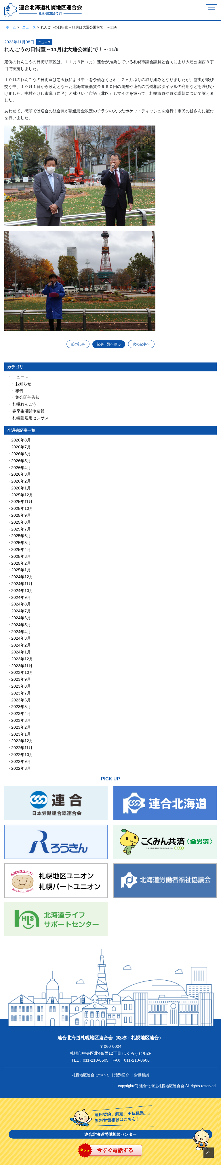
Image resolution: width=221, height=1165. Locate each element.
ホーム (11, 27)
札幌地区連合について (90, 1075)
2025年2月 (21, 563)
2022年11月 (22, 747)
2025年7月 (21, 529)
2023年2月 (21, 727)
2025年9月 (21, 515)
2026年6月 (21, 454)
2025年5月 (21, 542)
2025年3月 (21, 556)
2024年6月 (21, 618)
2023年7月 (21, 693)
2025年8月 (21, 522)
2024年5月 (21, 624)
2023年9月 (21, 679)
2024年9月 (21, 597)
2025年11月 (22, 501)
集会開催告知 (27, 397)
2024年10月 (22, 590)
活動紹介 (121, 1075)
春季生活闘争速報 (28, 411)
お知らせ (23, 383)
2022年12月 (22, 740)
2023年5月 (21, 706)
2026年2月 (21, 481)
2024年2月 (21, 645)
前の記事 (78, 344)
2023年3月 (21, 720)
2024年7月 (21, 611)
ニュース (29, 27)
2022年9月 (21, 761)
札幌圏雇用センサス (30, 418)
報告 (19, 390)
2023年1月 (21, 734)
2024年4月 (21, 631)
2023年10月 (22, 672)
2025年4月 (21, 549)
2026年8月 (21, 440)
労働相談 (141, 1075)
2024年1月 (21, 652)
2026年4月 (21, 467)
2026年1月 (21, 488)
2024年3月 (21, 638)
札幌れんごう (24, 404)
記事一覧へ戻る (109, 344)
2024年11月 (22, 583)
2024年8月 (21, 604)
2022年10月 (22, 754)
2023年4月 (21, 713)
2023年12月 (22, 659)
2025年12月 (22, 495)
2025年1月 (21, 570)
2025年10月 (22, 508)
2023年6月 (21, 700)
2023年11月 (22, 665)
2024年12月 (22, 576)
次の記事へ (141, 344)
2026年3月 (21, 474)
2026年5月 (21, 460)
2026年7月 (21, 447)
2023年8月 (21, 686)
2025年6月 (21, 535)
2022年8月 (21, 768)
